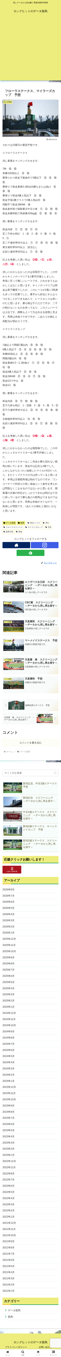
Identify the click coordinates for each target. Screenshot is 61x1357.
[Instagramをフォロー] (44, 545)
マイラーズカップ (35, 527)
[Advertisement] (30, 50)
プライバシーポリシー (16, 1347)
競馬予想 (9, 532)
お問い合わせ (45, 1347)
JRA (47, 523)
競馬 (22, 523)
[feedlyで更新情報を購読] (30, 553)
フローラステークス (14, 527)
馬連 (20, 532)
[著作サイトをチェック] (16, 545)
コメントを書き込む (30, 742)
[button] (55, 773)
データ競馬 (10, 523)
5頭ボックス (35, 523)
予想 (49, 527)
